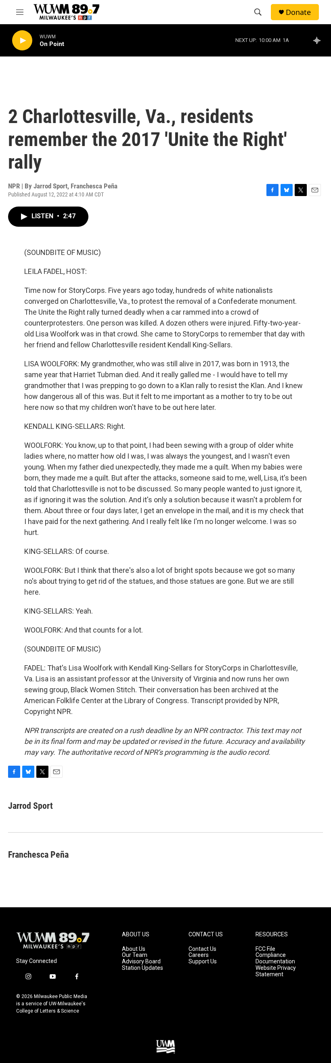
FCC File (265, 949)
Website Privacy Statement (276, 971)
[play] (22, 40)
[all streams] (319, 40)
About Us (133, 949)
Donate (298, 12)
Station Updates (142, 968)
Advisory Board (141, 962)
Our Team (134, 955)
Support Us (203, 962)
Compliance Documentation (275, 958)
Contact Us (202, 949)
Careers (199, 955)
